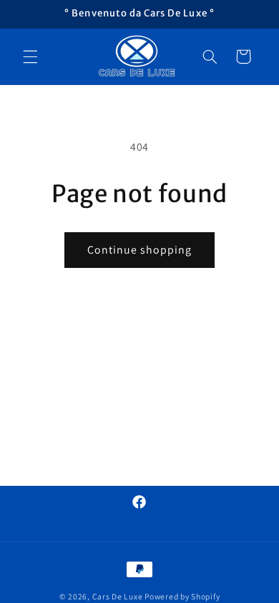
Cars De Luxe (117, 596)
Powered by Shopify (182, 596)
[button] (30, 56)
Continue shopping (139, 249)
